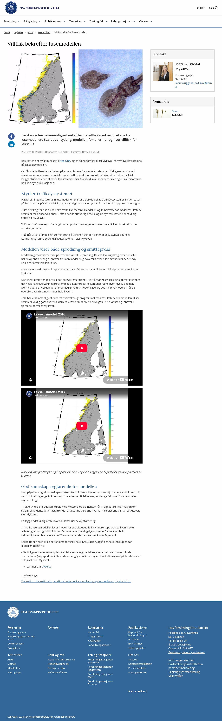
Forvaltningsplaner (99, 644)
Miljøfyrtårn (175, 676)
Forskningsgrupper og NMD (20, 638)
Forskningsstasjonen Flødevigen (100, 668)
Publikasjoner (137, 627)
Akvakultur (94, 640)
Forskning (14, 627)
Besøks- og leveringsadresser (186, 652)
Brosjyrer (133, 639)
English (200, 7)
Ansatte (132, 659)
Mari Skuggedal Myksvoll (187, 66)
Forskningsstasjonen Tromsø (100, 682)
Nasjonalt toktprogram (61, 659)
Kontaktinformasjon (140, 663)
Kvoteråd (93, 632)
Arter (10, 659)
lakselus (46, 566)
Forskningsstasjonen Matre (100, 675)
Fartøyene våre (57, 668)
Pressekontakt (137, 668)
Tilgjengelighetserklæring (184, 672)
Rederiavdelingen (58, 663)
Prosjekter (13, 648)
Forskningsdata (16, 632)
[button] (213, 8)
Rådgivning (95, 627)
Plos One (64, 161)
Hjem (7, 32)
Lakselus (177, 114)
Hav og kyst (14, 672)
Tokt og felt (56, 655)
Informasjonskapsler (181, 660)
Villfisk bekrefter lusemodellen (70, 32)
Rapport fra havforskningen (137, 634)
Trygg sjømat (96, 636)
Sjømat (11, 663)
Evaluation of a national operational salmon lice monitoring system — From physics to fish (76, 581)
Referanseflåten (57, 672)
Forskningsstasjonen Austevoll (100, 661)
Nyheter (18, 32)
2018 (30, 32)
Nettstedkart (137, 691)
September (44, 32)
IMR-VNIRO (135, 643)
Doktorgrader (15, 643)
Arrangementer (137, 672)
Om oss (133, 655)
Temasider (14, 655)
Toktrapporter (137, 648)
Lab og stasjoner (99, 655)
